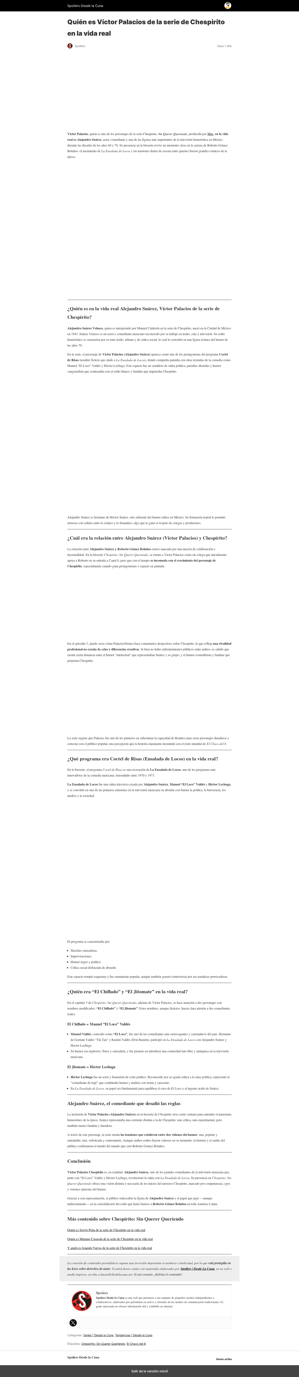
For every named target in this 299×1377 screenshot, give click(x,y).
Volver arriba (224, 1359)
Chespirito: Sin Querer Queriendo (103, 1343)
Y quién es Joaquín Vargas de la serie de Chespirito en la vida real (109, 1248)
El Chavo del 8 (136, 1343)
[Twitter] (73, 1322)
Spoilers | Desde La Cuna (198, 1268)
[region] (149, 195)
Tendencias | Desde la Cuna (133, 1335)
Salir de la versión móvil (149, 1371)
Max (210, 134)
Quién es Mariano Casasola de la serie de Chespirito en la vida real (110, 1239)
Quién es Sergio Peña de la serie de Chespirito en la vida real (106, 1230)
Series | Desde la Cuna (98, 1335)
